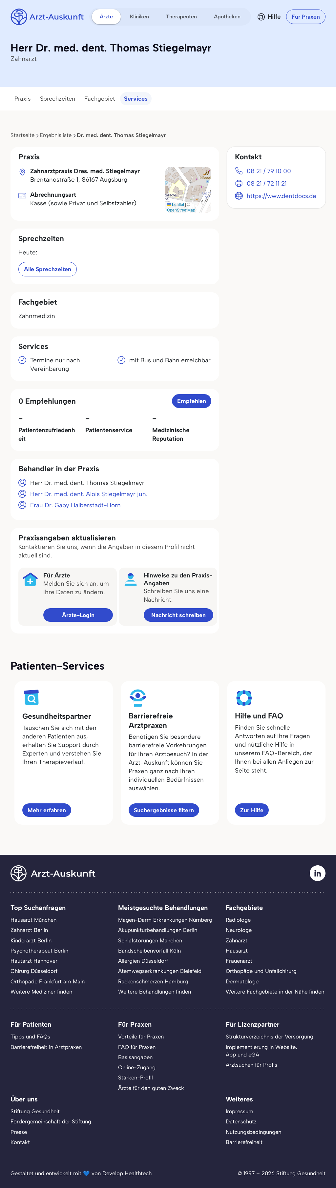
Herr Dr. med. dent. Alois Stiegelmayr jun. (88, 494)
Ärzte (106, 16)
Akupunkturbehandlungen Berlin (157, 930)
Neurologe (239, 930)
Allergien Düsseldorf (143, 960)
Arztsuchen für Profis (251, 1064)
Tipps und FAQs (30, 1036)
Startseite (22, 135)
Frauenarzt (239, 960)
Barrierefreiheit (244, 1142)
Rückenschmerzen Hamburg (153, 981)
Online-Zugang (137, 1067)
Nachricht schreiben (178, 615)
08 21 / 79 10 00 (269, 171)
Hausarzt (237, 950)
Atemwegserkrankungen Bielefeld (159, 971)
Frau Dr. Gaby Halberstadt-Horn (75, 505)
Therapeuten (181, 16)
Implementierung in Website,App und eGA (261, 1051)
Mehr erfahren (47, 810)
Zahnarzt (236, 940)
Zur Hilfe (251, 810)
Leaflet (177, 204)
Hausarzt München (33, 919)
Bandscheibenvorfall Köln (149, 950)
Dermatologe (242, 981)
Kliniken (139, 16)
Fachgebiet (99, 98)
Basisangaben (135, 1057)
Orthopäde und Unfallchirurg (261, 971)
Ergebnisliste (56, 135)
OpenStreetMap (181, 209)
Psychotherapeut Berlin (39, 950)
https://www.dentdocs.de (281, 196)
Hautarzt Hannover (33, 960)
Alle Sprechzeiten (47, 269)
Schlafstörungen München (150, 940)
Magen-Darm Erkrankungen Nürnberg (165, 919)
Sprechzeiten (57, 98)
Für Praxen (306, 16)
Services (136, 98)
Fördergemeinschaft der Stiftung (50, 1121)
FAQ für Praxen (137, 1047)
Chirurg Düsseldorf (33, 971)
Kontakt (20, 1142)
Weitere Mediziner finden (41, 991)
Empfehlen (191, 400)
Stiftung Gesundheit (35, 1111)
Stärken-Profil (135, 1077)
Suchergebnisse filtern (164, 810)
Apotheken (227, 16)
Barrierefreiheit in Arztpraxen (46, 1047)
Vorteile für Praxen (141, 1036)
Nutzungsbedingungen (253, 1132)
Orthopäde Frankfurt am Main (47, 981)
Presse (18, 1132)
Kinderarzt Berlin (31, 940)
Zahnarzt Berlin (29, 930)
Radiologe (238, 919)
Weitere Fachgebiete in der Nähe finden (275, 991)
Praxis (22, 98)
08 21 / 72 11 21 (267, 183)
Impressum (239, 1111)
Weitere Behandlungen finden (154, 991)
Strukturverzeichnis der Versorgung (269, 1036)
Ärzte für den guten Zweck (151, 1088)
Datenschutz (241, 1121)
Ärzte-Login (78, 615)
